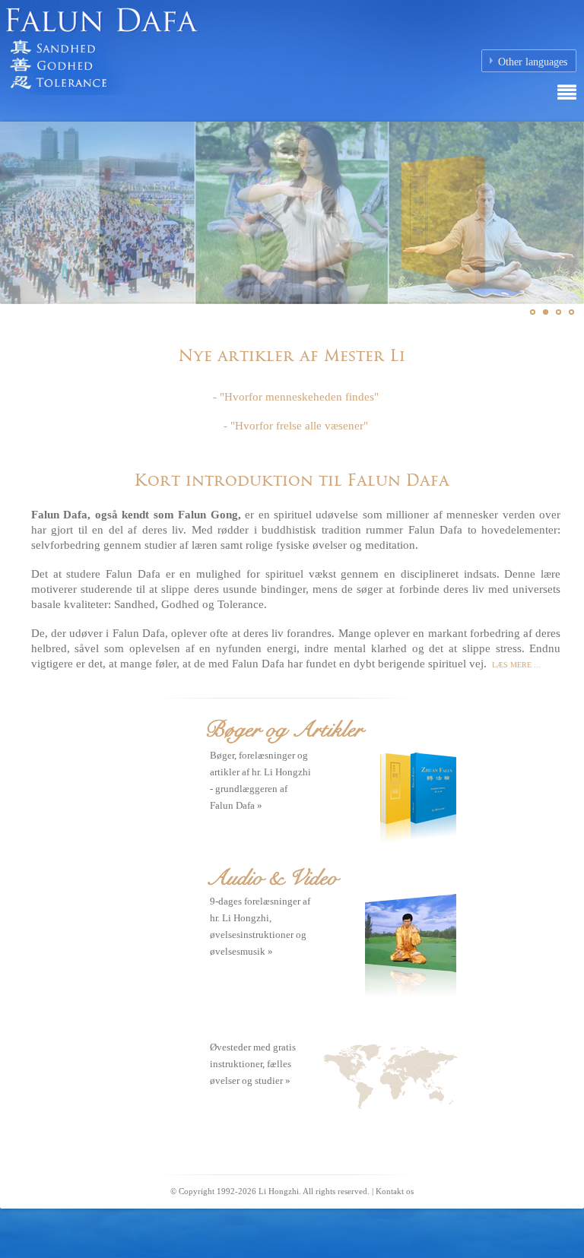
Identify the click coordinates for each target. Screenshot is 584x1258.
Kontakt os (395, 1191)
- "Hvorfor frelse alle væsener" (296, 426)
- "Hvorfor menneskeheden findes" (296, 397)
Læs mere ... (515, 665)
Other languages (532, 62)
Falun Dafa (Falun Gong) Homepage (190, 57)
